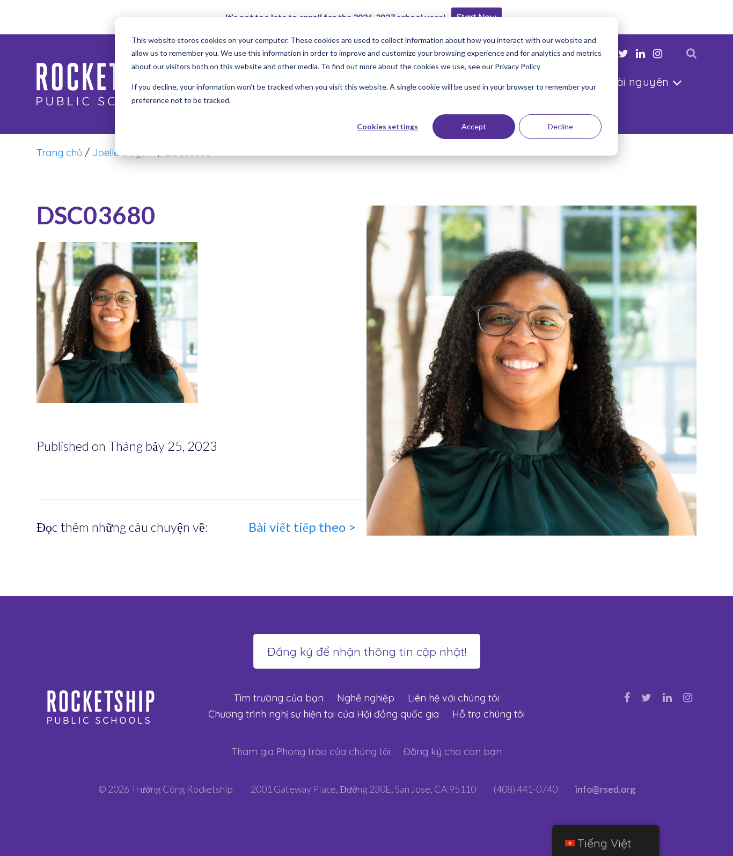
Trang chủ (59, 153)
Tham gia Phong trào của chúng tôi (310, 751)
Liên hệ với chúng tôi (453, 698)
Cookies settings (387, 126)
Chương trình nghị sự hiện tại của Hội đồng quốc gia (323, 714)
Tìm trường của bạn (278, 698)
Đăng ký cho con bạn (453, 751)
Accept (473, 126)
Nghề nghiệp (365, 698)
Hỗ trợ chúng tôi (488, 714)
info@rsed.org (605, 789)
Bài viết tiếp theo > (302, 527)
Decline (560, 126)
